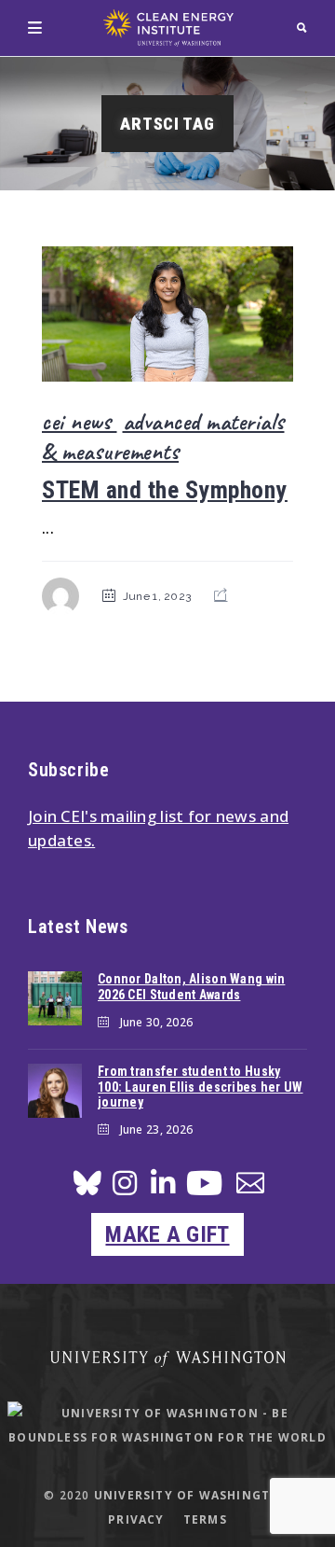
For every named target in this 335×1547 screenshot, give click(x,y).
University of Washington (192, 1495)
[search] (302, 27)
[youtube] (204, 1190)
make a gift (167, 1234)
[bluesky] (87, 1188)
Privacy (136, 1519)
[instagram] (125, 1188)
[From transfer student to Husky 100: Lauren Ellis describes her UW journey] (55, 1091)
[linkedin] (163, 1188)
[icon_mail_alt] (250, 1186)
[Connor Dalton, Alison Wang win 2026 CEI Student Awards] (55, 998)
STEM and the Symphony (165, 490)
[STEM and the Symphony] (167, 314)
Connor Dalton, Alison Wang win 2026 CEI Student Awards (191, 986)
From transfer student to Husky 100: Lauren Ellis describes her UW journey (200, 1087)
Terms (205, 1519)
